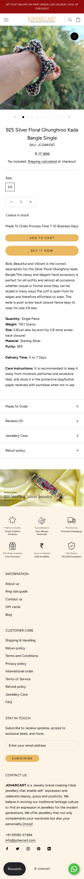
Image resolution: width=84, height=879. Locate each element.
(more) (28, 824)
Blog (8, 615)
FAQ (8, 702)
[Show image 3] (33, 117)
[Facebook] (7, 848)
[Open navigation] (6, 19)
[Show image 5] (42, 117)
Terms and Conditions (21, 656)
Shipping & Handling (20, 640)
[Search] (70, 19)
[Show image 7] (51, 117)
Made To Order (16, 406)
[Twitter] (17, 848)
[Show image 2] (28, 117)
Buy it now (42, 250)
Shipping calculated (42, 161)
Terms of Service (17, 679)
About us (12, 584)
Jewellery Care (16, 436)
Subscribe (22, 758)
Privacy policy (15, 664)
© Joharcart (42, 868)
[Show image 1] (23, 117)
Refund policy (15, 687)
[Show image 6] (47, 117)
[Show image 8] (56, 117)
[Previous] (14, 117)
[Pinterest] (38, 848)
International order (19, 671)
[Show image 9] (61, 117)
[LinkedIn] (49, 848)
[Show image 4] (37, 117)
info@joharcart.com (20, 840)
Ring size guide (16, 591)
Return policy (15, 450)
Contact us (13, 599)
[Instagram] (28, 848)
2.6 (10, 187)
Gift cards (12, 607)
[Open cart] (78, 19)
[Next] (69, 117)
